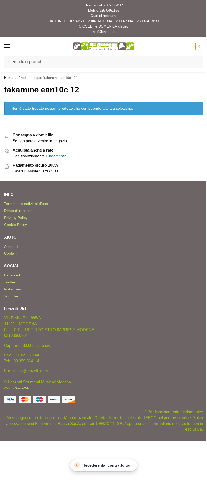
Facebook (12, 275)
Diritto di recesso (18, 210)
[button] (198, 46)
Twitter (9, 282)
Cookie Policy (15, 224)
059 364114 (114, 5)
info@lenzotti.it (103, 32)
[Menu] (12, 46)
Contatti (10, 253)
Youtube (11, 296)
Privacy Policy (15, 217)
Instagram (12, 289)
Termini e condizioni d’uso (26, 203)
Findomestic (56, 156)
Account (11, 246)
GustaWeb (22, 388)
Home (8, 78)
